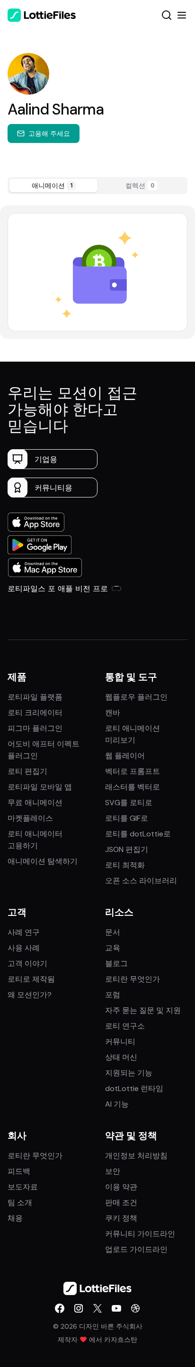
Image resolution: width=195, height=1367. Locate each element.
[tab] (53, 185)
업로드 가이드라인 (136, 1249)
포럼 (112, 995)
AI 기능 (117, 1104)
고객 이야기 (27, 963)
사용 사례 (24, 948)
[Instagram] (78, 1308)
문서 (112, 932)
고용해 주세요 (49, 133)
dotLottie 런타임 (134, 1088)
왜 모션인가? (30, 995)
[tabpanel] (97, 271)
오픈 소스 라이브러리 (141, 881)
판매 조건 (121, 1202)
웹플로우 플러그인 (136, 697)
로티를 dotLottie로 (138, 834)
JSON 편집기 (126, 849)
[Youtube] (116, 1308)
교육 (112, 948)
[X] (97, 1308)
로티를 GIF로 (126, 818)
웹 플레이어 (125, 756)
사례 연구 (24, 932)
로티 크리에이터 (35, 713)
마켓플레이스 (30, 818)
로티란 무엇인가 (132, 979)
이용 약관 (121, 1187)
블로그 (116, 963)
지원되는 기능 (128, 1073)
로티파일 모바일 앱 (40, 787)
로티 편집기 (27, 771)
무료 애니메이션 (35, 803)
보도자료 (23, 1187)
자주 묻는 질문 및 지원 (143, 1010)
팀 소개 (20, 1202)
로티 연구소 (125, 1026)
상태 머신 (121, 1057)
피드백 (19, 1171)
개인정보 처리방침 (136, 1156)
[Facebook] (59, 1308)
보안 (112, 1171)
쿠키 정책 (121, 1218)
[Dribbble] (135, 1308)
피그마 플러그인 (35, 728)
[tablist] (97, 185)
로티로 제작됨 (31, 979)
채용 (15, 1218)
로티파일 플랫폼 (35, 697)
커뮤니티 (120, 1042)
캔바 (112, 713)
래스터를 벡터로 (132, 787)
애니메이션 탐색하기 (43, 861)
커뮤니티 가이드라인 (140, 1234)
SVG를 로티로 (128, 803)
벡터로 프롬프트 (132, 771)
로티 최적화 (125, 865)
